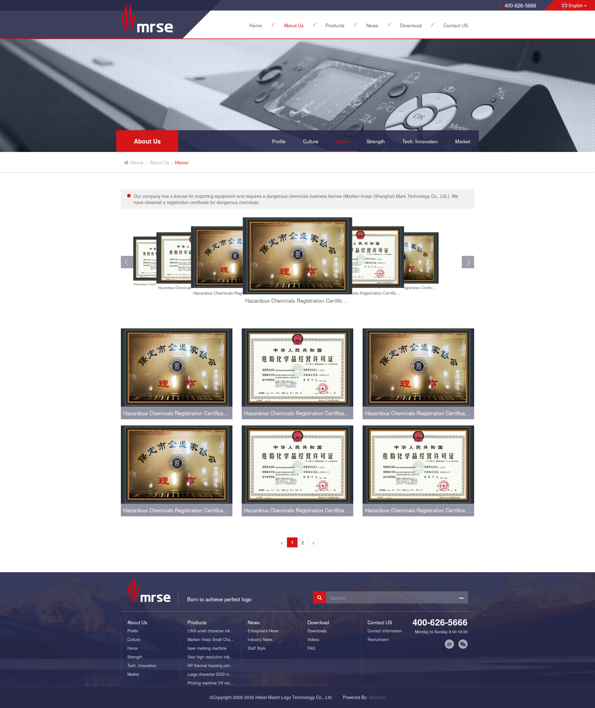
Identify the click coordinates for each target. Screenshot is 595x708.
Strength (134, 657)
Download (318, 622)
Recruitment (378, 639)
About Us (159, 162)
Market (133, 674)
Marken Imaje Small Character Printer (214, 639)
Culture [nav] (311, 141)
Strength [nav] (376, 141)
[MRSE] (147, 19)
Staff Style (257, 648)
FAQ (311, 648)
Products (197, 622)
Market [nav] (462, 141)
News (254, 622)
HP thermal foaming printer (211, 665)
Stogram (377, 697)
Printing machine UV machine (213, 683)
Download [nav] (411, 25)
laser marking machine (207, 648)
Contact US (380, 622)
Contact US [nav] (455, 25)
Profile (132, 631)
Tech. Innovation (141, 665)
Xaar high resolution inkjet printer (214, 657)
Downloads (317, 631)
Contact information (385, 631)
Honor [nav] (342, 141)
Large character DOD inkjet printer (214, 674)
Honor (181, 162)
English (575, 5)
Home (136, 162)
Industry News (260, 639)
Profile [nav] (279, 141)
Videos (313, 639)
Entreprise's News (263, 631)
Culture (133, 639)
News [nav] (372, 25)
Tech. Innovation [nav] (420, 141)
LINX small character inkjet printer (214, 631)
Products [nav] (335, 25)
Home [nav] (255, 25)
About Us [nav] (294, 25)
